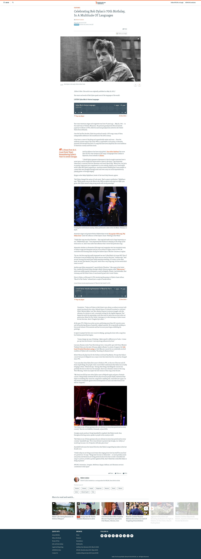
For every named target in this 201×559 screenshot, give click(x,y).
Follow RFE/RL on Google (177, 2)
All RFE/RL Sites (56, 550)
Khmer (101, 155)
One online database (113, 151)
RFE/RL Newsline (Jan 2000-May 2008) (87, 550)
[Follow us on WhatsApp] (128, 535)
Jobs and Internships (57, 544)
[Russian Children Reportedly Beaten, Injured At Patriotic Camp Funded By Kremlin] (186, 508)
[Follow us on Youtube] (101, 535)
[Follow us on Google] (113, 535)
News (77, 535)
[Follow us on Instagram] (109, 535)
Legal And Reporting (57, 547)
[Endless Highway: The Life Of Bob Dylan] (100, 59)
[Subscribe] (131, 535)
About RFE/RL (56, 535)
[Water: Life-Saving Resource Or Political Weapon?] (63, 508)
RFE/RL (79, 107)
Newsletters (79, 541)
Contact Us (55, 553)
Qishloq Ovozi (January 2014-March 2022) (87, 547)
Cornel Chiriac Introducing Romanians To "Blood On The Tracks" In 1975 (97, 289)
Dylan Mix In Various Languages (85, 105)
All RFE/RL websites (190, 2)
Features (77, 8)
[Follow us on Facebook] (120, 535)
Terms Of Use (55, 541)
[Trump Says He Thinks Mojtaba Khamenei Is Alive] (88, 508)
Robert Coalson (80, 19)
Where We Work (56, 538)
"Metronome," (121, 269)
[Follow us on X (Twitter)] (116, 535)
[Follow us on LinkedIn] (124, 535)
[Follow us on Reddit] (105, 535)
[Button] (125, 29)
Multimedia (79, 544)
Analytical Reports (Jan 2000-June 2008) (87, 553)
